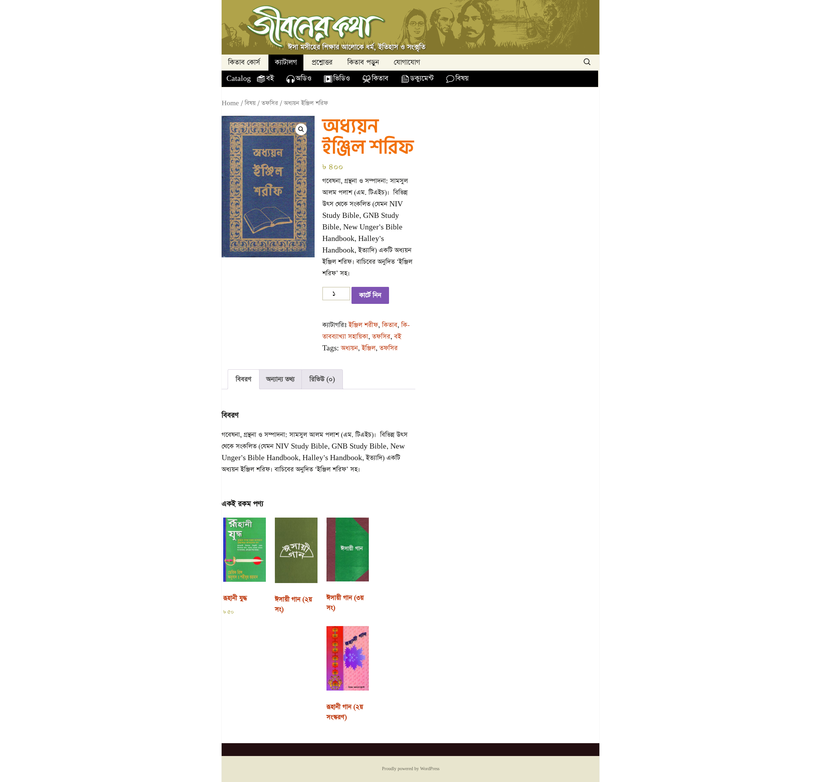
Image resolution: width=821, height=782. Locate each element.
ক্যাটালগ (286, 62)
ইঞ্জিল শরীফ (363, 325)
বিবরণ (243, 379)
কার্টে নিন (370, 295)
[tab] (243, 379)
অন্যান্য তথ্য (280, 379)
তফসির (269, 103)
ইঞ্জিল (369, 348)
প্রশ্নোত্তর (322, 62)
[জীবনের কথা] (410, 27)
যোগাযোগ (407, 62)
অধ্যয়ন (349, 348)
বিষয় (462, 78)
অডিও (303, 78)
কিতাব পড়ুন (363, 62)
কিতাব (380, 78)
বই (270, 78)
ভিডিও (341, 78)
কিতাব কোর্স (244, 62)
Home (230, 103)
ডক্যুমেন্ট (422, 78)
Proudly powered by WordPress (410, 768)
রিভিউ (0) (322, 379)
